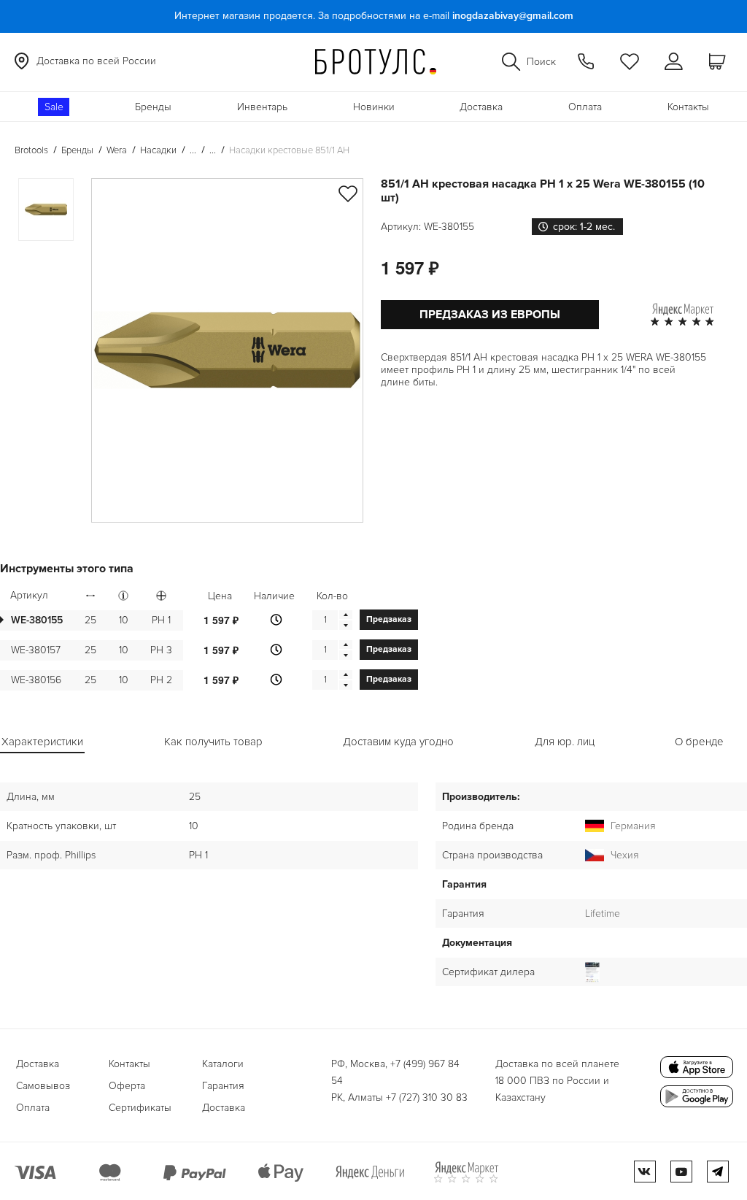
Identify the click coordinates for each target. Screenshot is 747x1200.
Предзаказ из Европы (489, 314)
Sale (53, 107)
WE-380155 (37, 620)
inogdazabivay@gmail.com (512, 15)
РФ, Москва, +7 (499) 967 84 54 (395, 1072)
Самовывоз (43, 1086)
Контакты (688, 107)
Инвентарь (262, 107)
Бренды (153, 107)
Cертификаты (140, 1107)
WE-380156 (36, 680)
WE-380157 (36, 650)
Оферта (127, 1086)
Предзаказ (388, 619)
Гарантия (223, 1086)
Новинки (374, 107)
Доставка (481, 107)
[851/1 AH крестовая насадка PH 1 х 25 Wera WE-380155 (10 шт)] (227, 350)
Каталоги (223, 1064)
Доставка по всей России (96, 61)
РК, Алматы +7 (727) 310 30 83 (399, 1097)
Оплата (585, 107)
